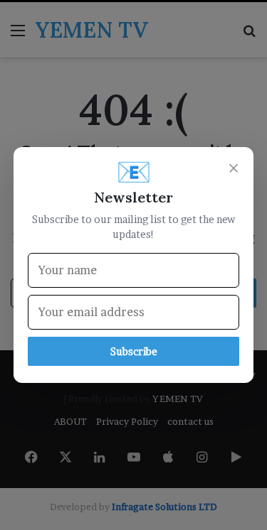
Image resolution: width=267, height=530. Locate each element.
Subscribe (133, 351)
